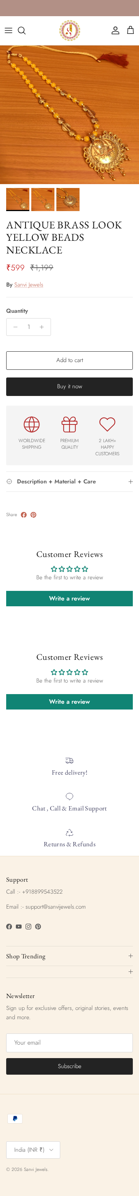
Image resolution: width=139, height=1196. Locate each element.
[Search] (25, 30)
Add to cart (69, 360)
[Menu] (8, 30)
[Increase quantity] (44, 327)
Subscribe (69, 1066)
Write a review (69, 598)
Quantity (17, 311)
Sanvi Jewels (28, 284)
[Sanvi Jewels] (69, 30)
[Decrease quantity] (13, 327)
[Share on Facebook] (24, 515)
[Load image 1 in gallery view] (69, 114)
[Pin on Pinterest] (33, 515)
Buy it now (69, 386)
